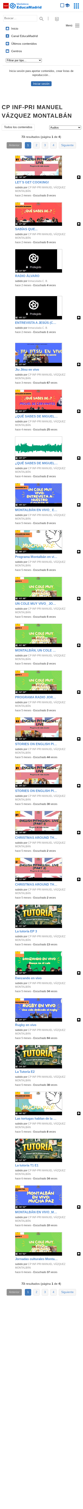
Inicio (14, 28)
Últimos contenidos (24, 43)
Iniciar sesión (41, 83)
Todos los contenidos (18, 127)
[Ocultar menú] (73, 25)
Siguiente (67, 145)
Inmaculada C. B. (38, 281)
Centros (16, 51)
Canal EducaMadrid (24, 36)
